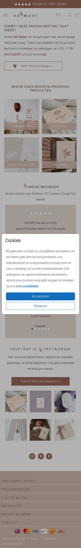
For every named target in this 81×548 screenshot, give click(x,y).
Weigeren (40, 306)
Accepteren (40, 296)
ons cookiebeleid (27, 286)
